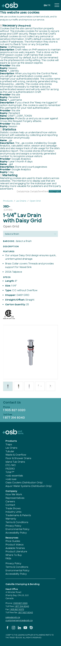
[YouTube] (25, 628)
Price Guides (12, 541)
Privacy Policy (13, 525)
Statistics (9, 129)
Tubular (9, 451)
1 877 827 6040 (25, 612)
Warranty (10, 518)
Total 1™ (9, 472)
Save (40, 191)
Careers (10, 501)
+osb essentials (14, 475)
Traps (8, 444)
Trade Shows (13, 508)
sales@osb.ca (12, 617)
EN (45, 5)
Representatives (14, 498)
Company (11, 491)
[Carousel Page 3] (29, 386)
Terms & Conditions (16, 522)
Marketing (10, 175)
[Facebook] (7, 628)
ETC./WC (10, 465)
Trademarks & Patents (18, 515)
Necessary (17, 25)
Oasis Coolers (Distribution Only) (23, 482)
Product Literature (16, 551)
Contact (10, 505)
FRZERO (10, 468)
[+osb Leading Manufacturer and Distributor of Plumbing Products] (10, 5)
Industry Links (13, 511)
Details (20, 191)
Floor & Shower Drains (18, 458)
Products (11, 441)
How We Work (13, 494)
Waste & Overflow (15, 454)
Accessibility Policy (16, 532)
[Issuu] (31, 628)
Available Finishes (15, 548)
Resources (11, 537)
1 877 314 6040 (14, 417)
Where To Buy (13, 555)
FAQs (8, 558)
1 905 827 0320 (14, 410)
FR (48, 5)
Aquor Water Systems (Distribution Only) (28, 486)
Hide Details (31, 191)
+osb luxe (10, 479)
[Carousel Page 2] (18, 386)
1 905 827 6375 (17, 609)
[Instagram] (13, 628)
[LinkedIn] (19, 628)
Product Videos (14, 544)
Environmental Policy (17, 529)
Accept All (55, 191)
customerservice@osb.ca (19, 620)
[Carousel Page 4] (40, 386)
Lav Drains (11, 447)
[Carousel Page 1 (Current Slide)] (8, 386)
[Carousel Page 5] (50, 386)
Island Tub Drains (15, 461)
